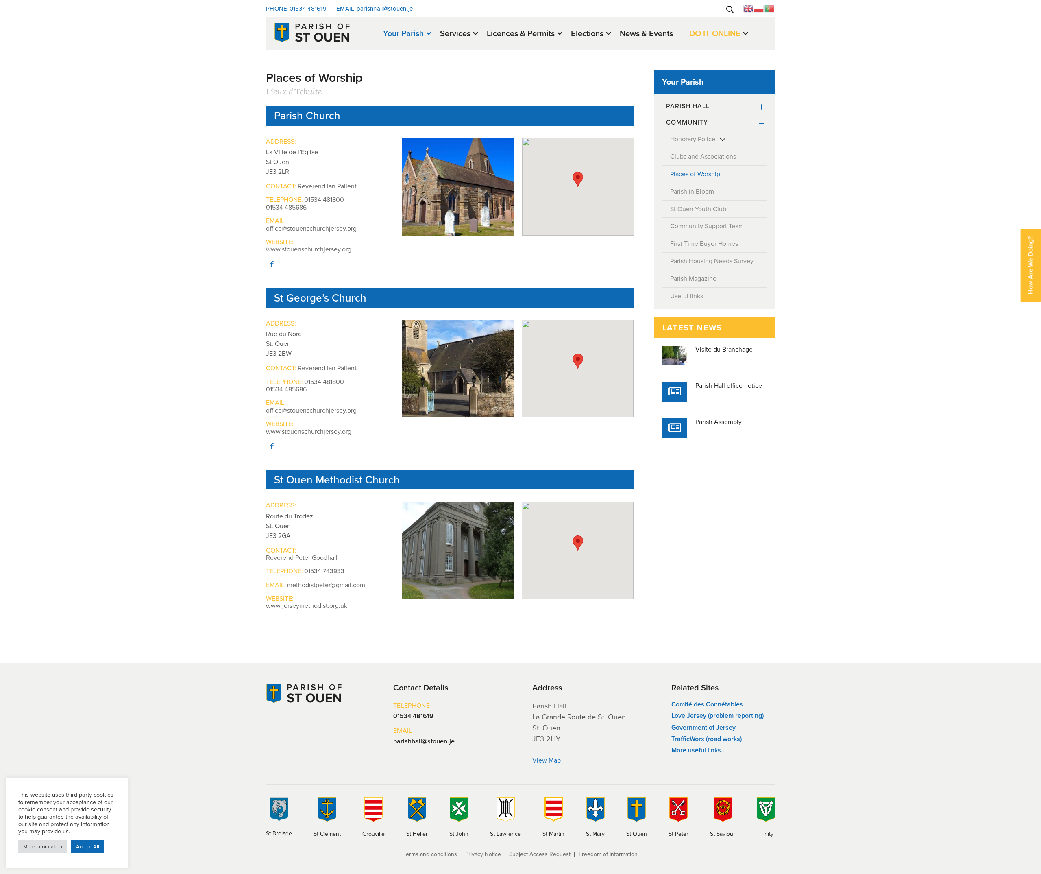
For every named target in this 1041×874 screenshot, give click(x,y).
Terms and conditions (430, 854)
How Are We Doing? (1030, 265)
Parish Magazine (693, 278)
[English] (748, 8)
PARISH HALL (688, 106)
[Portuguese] (769, 8)
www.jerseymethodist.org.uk (306, 606)
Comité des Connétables (707, 704)
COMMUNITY (687, 122)
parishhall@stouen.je (374, 8)
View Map (546, 760)
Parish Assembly (718, 422)
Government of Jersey (703, 727)
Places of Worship (695, 174)
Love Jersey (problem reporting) (717, 715)
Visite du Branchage (724, 349)
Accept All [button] (87, 846)
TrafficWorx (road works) (706, 738)
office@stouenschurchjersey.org (311, 228)
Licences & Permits (521, 33)
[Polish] (759, 8)
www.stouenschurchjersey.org (308, 249)
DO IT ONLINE (714, 33)
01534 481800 (324, 199)
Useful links (686, 296)
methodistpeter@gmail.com (326, 585)
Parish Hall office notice (728, 385)
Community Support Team (707, 226)
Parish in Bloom (692, 191)
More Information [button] (42, 846)
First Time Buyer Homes (704, 243)
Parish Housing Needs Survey (712, 261)
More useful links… (698, 750)
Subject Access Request (540, 854)
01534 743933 (324, 571)
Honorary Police (692, 139)
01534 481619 (296, 8)
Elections (587, 33)
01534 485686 (286, 207)
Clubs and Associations (703, 156)
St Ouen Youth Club (698, 209)
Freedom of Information (608, 854)
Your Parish (403, 33)
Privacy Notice (483, 854)
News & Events (646, 33)
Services (455, 33)
